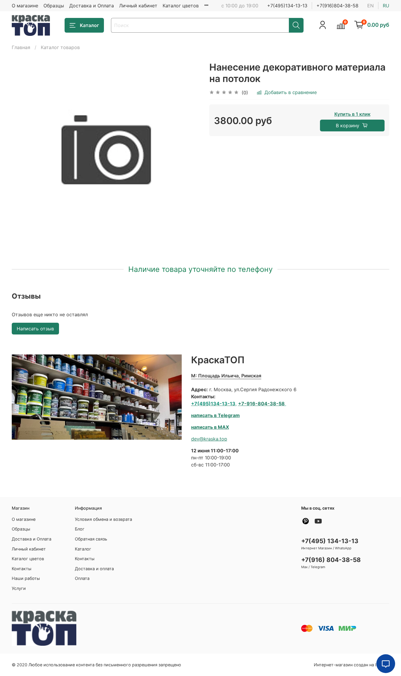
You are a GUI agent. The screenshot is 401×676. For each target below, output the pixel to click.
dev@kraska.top (209, 439)
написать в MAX (210, 427)
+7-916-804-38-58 (261, 403)
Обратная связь (91, 538)
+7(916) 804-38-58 (331, 559)
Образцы (53, 6)
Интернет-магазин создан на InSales (351, 664)
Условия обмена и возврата (103, 519)
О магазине (25, 6)
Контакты (21, 568)
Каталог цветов (181, 6)
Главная (21, 47)
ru (386, 6)
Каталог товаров (60, 47)
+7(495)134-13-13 (287, 6)
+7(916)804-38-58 (337, 6)
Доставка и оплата (94, 568)
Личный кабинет (138, 6)
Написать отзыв (35, 329)
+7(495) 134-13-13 (329, 541)
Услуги (19, 588)
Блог (80, 528)
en (370, 6)
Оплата (82, 578)
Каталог (89, 25)
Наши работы (26, 578)
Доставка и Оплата (91, 6)
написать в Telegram (215, 415)
